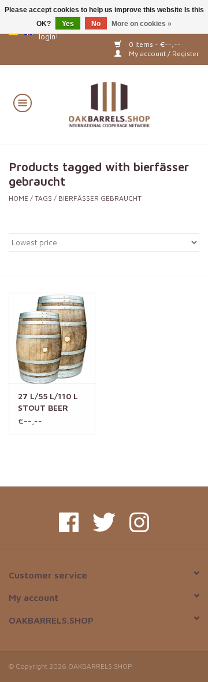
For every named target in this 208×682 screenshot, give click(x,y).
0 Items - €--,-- (154, 44)
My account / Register (163, 53)
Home (18, 198)
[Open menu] (22, 102)
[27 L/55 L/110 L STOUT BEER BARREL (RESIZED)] (52, 338)
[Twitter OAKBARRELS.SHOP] (104, 522)
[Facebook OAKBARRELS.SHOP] (69, 522)
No (96, 24)
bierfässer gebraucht (100, 198)
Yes (68, 24)
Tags (43, 198)
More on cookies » (142, 24)
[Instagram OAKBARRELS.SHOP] (139, 522)
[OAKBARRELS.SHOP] (126, 103)
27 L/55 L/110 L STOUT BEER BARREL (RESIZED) (48, 402)
